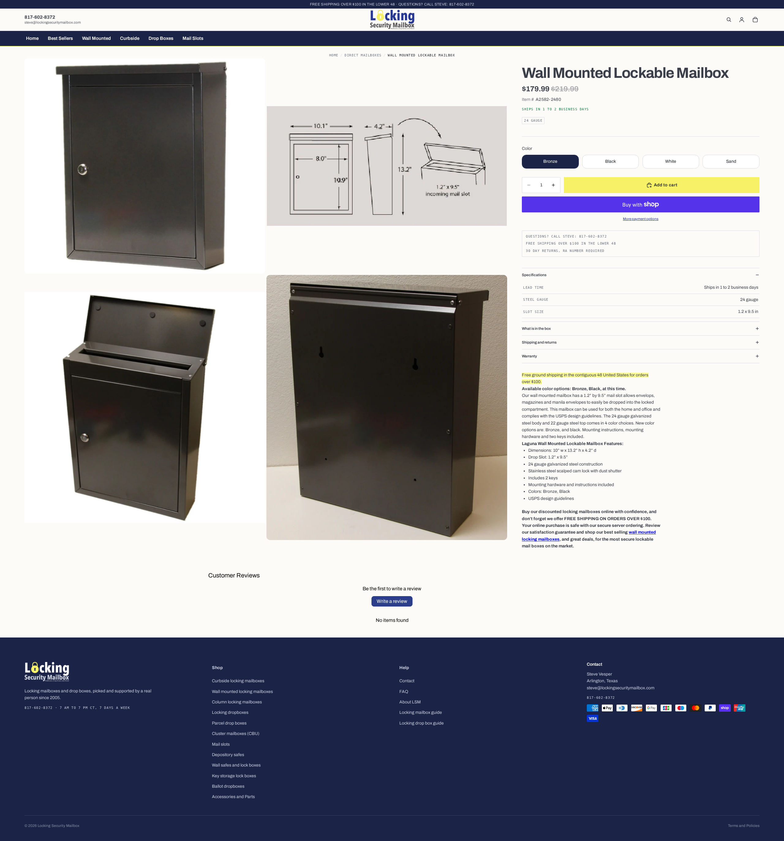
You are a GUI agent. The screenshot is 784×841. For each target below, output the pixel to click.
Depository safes (228, 754)
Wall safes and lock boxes (236, 765)
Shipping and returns (539, 342)
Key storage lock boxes (234, 776)
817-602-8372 (461, 4)
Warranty (529, 356)
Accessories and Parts (233, 796)
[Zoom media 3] (144, 407)
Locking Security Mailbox (58, 826)
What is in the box (536, 328)
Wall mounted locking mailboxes (242, 691)
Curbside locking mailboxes (238, 681)
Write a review (392, 601)
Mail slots (221, 744)
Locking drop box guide (421, 723)
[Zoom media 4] (386, 407)
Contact (406, 681)
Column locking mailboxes (237, 702)
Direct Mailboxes (363, 55)
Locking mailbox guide (420, 712)
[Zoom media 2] (386, 166)
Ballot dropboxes (228, 786)
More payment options (640, 219)
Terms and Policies (744, 826)
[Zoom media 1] (144, 166)
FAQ (403, 691)
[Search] (729, 19)
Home (333, 55)
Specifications (534, 275)
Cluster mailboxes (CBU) (235, 733)
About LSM (410, 702)
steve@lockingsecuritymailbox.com (52, 22)
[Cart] (755, 19)
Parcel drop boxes (229, 723)
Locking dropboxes (230, 712)
